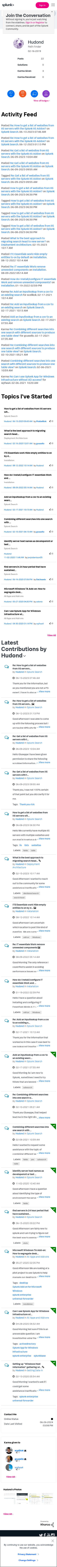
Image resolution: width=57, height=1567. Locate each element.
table (33, 850)
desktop (23, 1282)
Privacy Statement (27, 1554)
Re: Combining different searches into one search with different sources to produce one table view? (28, 332)
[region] (28, 1551)
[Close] (52, 1540)
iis (20, 845)
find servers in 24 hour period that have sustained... (25, 568)
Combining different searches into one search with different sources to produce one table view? (28, 364)
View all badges (41, 100)
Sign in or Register (34, 22)
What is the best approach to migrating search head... (24, 432)
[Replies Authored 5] (11, 93)
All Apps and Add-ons (14, 596)
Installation (39, 257)
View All (51, 635)
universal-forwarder (23, 1298)
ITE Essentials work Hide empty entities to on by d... (28, 454)
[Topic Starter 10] (22, 93)
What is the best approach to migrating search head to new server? (23, 240)
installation (28, 1304)
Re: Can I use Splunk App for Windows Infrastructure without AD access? (27, 378)
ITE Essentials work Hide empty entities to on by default (24, 255)
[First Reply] (34, 93)
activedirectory (27, 1343)
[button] (9, 1498)
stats (25, 1243)
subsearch (27, 1087)
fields (25, 850)
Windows (36, 937)
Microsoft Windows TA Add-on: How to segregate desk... (24, 590)
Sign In (42, 5)
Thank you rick (26, 804)
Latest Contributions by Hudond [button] (24, 649)
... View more (43, 691)
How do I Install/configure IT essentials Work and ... (28, 476)
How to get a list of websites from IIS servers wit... (27, 410)
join (32, 1159)
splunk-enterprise (22, 1294)
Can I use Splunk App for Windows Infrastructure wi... (22, 612)
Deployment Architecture (16, 244)
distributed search (31, 893)
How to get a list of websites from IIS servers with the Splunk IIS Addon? (27, 189)
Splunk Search (9, 131)
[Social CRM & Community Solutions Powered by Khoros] (47, 1523)
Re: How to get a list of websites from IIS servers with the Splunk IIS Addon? (27, 127)
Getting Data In (35, 1370)
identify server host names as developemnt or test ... (28, 543)
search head (19, 897)
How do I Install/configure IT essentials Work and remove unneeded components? (28, 280)
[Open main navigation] (53, 5)
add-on (26, 937)
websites (36, 845)
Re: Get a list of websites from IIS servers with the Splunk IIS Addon (25, 152)
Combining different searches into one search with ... (28, 521)
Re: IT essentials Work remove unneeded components (23, 268)
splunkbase (40, 1355)
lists (26, 845)
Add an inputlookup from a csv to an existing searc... (27, 498)
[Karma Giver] (46, 93)
